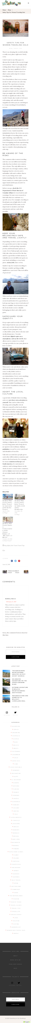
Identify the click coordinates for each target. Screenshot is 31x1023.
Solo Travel (14, 545)
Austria (16, 738)
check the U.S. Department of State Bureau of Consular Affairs (13, 190)
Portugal (16, 861)
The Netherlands (16, 895)
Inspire (16, 811)
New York (16, 839)
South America (7, 464)
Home (4, 10)
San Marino (16, 867)
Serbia (16, 870)
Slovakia (16, 873)
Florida (16, 789)
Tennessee (16, 889)
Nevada (16, 836)
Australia (16, 735)
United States (16, 914)
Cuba (16, 764)
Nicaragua (16, 842)
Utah (16, 917)
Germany (16, 795)
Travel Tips (18, 48)
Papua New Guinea (16, 851)
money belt (10, 262)
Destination (16, 773)
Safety (9, 545)
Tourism (16, 898)
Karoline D (10, 599)
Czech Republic (16, 767)
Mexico (16, 826)
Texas (16, 892)
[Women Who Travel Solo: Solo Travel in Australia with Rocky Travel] (8, 497)
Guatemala (16, 801)
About (15, 955)
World (16, 933)
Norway (16, 845)
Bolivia (16, 745)
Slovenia (16, 876)
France (16, 792)
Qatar (10, 471)
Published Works (15, 964)
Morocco (16, 833)
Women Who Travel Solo (16, 930)
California (16, 751)
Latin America (16, 817)
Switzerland (16, 886)
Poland (16, 858)
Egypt (16, 776)
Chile (16, 757)
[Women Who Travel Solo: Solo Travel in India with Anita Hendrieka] (20, 497)
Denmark (16, 770)
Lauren (5, 558)
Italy (16, 814)
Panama (16, 848)
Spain (16, 883)
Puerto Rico (16, 864)
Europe (16, 782)
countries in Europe (15, 461)
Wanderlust (16, 927)
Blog (9, 10)
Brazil (16, 748)
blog (5, 545)
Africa (16, 729)
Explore (16, 786)
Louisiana (16, 823)
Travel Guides (16, 905)
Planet (16, 855)
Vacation (16, 920)
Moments (16, 829)
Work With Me (15, 960)
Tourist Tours (16, 902)
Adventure (16, 726)
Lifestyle (16, 820)
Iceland (16, 807)
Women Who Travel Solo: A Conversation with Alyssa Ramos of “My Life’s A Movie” (7, 530)
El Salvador (16, 779)
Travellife (16, 911)
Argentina (16, 732)
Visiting (16, 924)
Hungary (16, 804)
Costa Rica (16, 760)
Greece (16, 798)
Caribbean (16, 754)
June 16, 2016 (6, 564)
